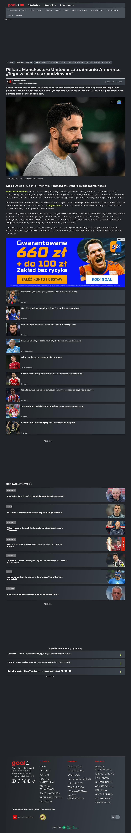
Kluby (66, 10)
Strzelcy (58, 10)
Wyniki (39, 10)
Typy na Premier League (79, 10)
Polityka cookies (50, 793)
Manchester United (97, 10)
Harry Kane (102, 778)
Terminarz (48, 10)
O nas (43, 766)
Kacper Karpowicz (19, 80)
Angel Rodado (104, 794)
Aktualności (33, 5)
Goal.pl (10, 62)
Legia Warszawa (77, 791)
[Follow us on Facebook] (19, 781)
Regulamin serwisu (51, 797)
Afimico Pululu (104, 786)
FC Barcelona (75, 771)
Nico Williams (103, 798)
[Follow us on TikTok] (34, 781)
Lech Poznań (75, 783)
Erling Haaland (104, 774)
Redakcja (45, 771)
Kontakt (44, 775)
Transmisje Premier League (17, 10)
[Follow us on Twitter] (24, 781)
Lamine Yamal (103, 802)
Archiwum (46, 801)
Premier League (24, 62)
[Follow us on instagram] (29, 781)
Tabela (31, 10)
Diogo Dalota (54, 205)
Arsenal (10, 15)
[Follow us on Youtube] (14, 781)
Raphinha (101, 790)
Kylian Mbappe (103, 782)
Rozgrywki (49, 5)
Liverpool (19, 15)
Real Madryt (74, 766)
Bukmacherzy (66, 5)
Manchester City (112, 10)
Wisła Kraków (75, 787)
